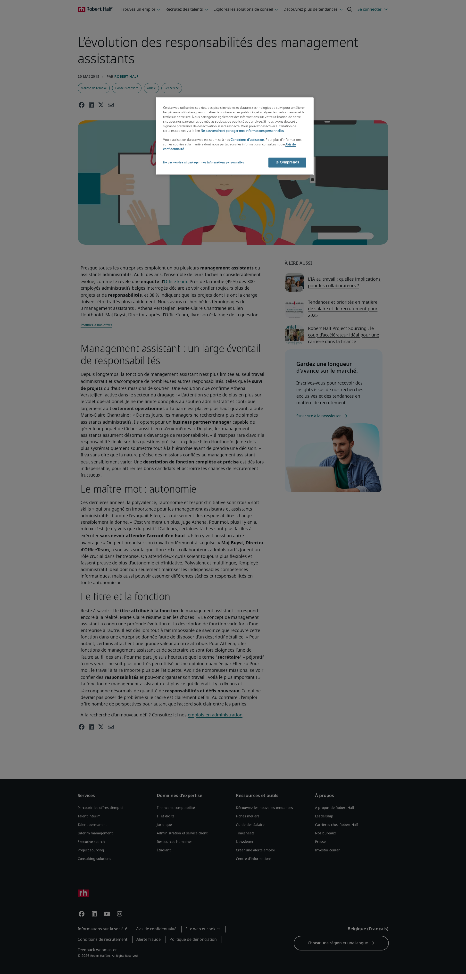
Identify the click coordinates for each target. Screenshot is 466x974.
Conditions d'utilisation (247, 140)
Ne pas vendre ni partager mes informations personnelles (242, 131)
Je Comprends (287, 162)
